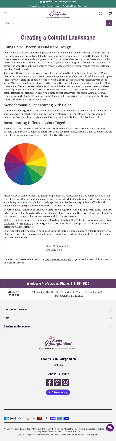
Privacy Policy (73, 434)
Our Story (58, 365)
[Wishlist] (100, 14)
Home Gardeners (79, 6)
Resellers (67, 6)
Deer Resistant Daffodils (69, 295)
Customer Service (14, 262)
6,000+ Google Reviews (65, 1)
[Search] (109, 23)
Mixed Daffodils (94, 292)
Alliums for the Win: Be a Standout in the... (57, 292)
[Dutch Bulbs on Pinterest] (57, 383)
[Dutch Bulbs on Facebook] (49, 383)
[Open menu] (5, 14)
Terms (88, 434)
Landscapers (55, 6)
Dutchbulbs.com (55, 429)
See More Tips (54, 250)
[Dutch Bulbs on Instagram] (65, 383)
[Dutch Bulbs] (58, 13)
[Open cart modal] (110, 14)
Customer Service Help (58, 259)
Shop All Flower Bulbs (58, 246)
